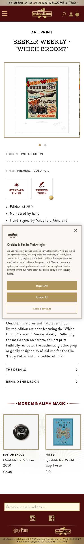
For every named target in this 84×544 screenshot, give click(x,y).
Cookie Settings (42, 308)
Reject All (42, 285)
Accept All (42, 297)
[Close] (76, 230)
